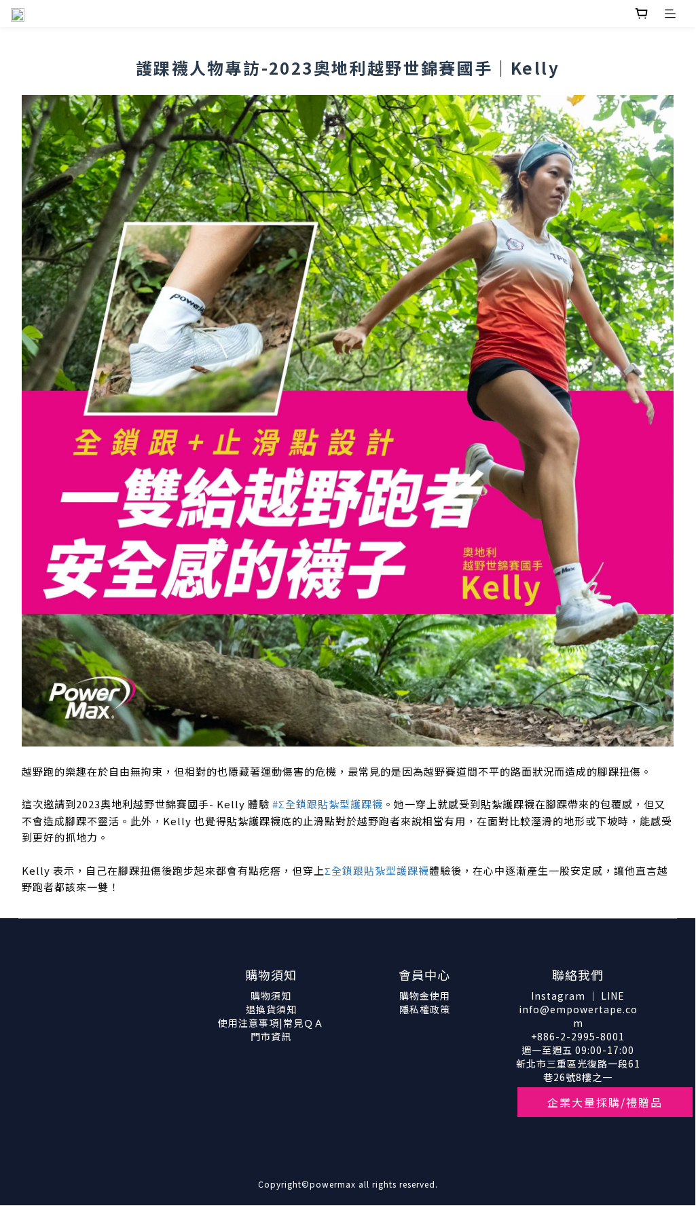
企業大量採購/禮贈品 (605, 1102)
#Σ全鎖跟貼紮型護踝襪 (327, 804)
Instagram (558, 995)
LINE (613, 995)
